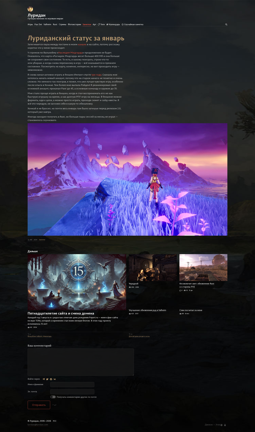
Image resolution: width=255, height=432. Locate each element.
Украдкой (133, 283)
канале (82, 44)
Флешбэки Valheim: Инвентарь (39, 336)
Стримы (62, 24)
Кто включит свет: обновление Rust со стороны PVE (196, 285)
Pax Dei (38, 24)
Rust (55, 24)
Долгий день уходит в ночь (139, 336)
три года (96, 74)
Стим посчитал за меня (190, 310)
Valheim (47, 24)
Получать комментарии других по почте (76, 397)
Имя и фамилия (35, 384)
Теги (102, 24)
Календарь (114, 24)
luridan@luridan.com (38, 424)
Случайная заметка (133, 24)
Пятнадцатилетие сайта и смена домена (61, 313)
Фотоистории (74, 24)
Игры (30, 24)
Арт (94, 24)
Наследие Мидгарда (70, 52)
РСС (54, 421)
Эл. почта (32, 391)
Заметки (87, 24)
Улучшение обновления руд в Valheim (147, 310)
